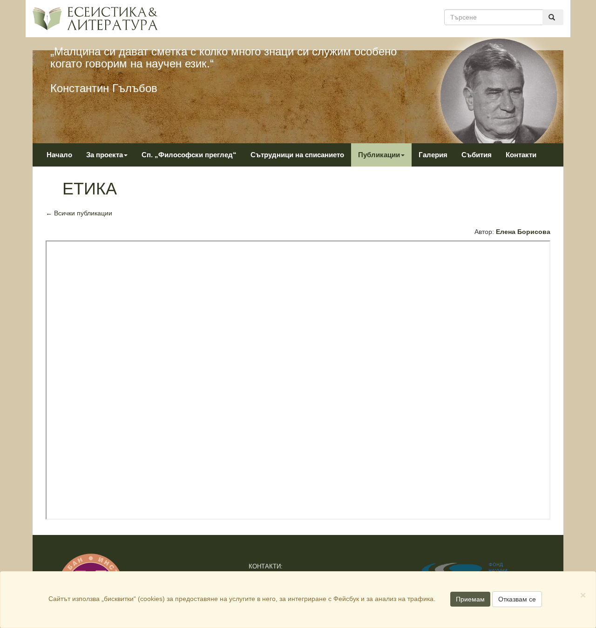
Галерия (433, 155)
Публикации (379, 155)
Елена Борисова (523, 231)
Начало (59, 155)
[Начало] (95, 18)
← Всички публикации (79, 213)
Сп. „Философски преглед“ (189, 155)
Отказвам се (517, 599)
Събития (476, 155)
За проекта (104, 155)
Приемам (470, 599)
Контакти (521, 155)
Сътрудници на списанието (297, 155)
